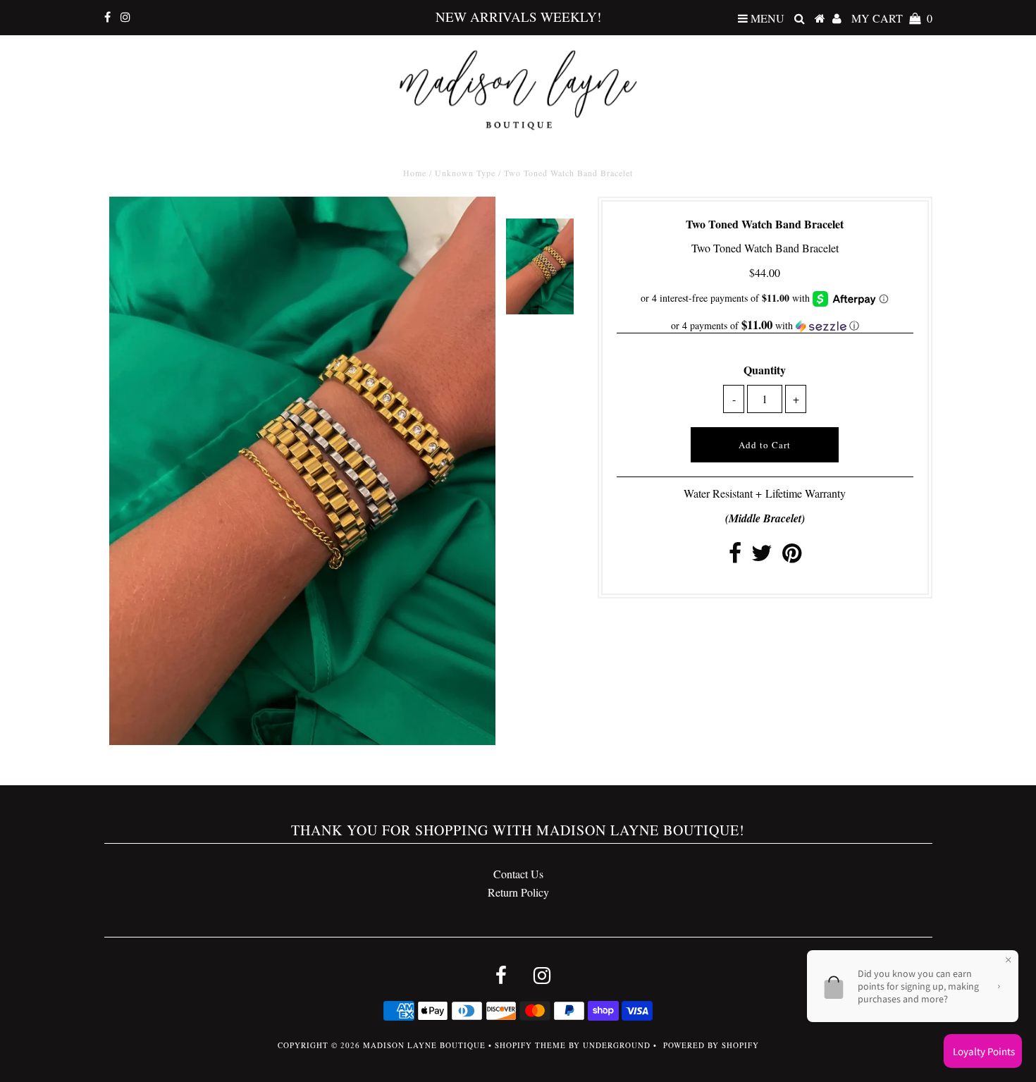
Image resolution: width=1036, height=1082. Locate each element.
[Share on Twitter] (761, 556)
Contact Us (518, 873)
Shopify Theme (530, 1045)
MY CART (891, 18)
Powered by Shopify (711, 1045)
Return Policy (518, 892)
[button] (765, 326)
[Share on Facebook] (735, 556)
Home (414, 172)
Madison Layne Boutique (424, 1045)
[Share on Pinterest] (791, 556)
